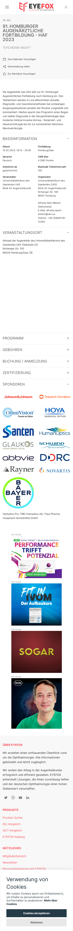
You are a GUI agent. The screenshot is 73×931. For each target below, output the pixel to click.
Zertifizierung (17, 373)
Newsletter (10, 862)
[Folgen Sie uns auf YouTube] (20, 797)
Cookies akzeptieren (36, 913)
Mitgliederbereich (14, 856)
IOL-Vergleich (11, 824)
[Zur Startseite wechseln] (37, 7)
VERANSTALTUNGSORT (22, 232)
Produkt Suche (12, 817)
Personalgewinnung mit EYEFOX (24, 869)
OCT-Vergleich (12, 830)
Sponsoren (14, 384)
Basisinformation (20, 139)
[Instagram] (13, 797)
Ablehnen (36, 922)
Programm (13, 338)
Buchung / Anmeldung (25, 361)
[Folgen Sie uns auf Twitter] (6, 797)
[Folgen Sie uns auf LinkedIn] (27, 797)
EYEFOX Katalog (14, 837)
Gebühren (12, 350)
